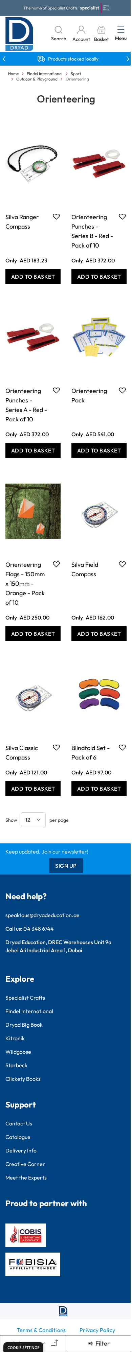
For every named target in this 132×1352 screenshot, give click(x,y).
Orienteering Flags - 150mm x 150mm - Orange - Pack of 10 (25, 583)
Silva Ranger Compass (22, 221)
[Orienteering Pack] (99, 337)
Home (13, 73)
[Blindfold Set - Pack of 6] (99, 694)
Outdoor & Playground (37, 78)
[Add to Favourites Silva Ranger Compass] (56, 216)
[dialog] (23, 1347)
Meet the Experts (26, 1177)
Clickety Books (23, 1078)
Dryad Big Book (24, 1024)
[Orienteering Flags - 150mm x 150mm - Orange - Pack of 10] (33, 511)
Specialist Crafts (25, 997)
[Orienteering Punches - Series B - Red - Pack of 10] (99, 163)
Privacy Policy (97, 1330)
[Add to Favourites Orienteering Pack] (122, 390)
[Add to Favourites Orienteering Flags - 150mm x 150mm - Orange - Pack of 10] (56, 564)
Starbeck (16, 1065)
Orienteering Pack (89, 395)
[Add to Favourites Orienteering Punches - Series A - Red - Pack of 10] (56, 390)
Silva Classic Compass (21, 752)
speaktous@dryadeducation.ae (42, 915)
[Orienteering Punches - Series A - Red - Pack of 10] (33, 337)
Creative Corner (25, 1164)
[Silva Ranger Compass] (33, 163)
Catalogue (17, 1137)
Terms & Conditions (41, 1330)
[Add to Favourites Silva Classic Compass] (56, 747)
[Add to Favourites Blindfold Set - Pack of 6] (122, 747)
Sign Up (66, 865)
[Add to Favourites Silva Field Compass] (122, 564)
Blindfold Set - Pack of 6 (90, 752)
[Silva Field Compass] (99, 511)
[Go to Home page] (19, 34)
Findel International (45, 73)
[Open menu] (120, 29)
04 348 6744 (38, 928)
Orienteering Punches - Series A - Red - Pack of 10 (26, 405)
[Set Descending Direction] (54, 1343)
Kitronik (15, 1038)
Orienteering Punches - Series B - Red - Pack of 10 (92, 231)
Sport (76, 73)
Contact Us (18, 1123)
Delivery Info (21, 1150)
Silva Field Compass (84, 569)
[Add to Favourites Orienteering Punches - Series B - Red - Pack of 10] (122, 216)
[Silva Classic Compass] (33, 694)
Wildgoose (18, 1051)
